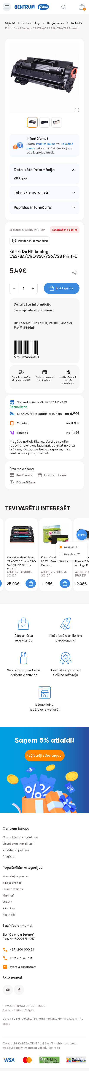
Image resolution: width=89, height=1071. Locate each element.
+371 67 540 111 (21, 958)
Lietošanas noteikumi (18, 843)
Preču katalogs (31, 23)
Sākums (10, 22)
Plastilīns (9, 908)
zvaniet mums (45, 144)
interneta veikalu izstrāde (42, 1047)
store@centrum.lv (23, 967)
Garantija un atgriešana (20, 837)
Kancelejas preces (16, 876)
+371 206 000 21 (22, 949)
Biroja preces (55, 23)
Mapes (7, 902)
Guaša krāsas (13, 889)
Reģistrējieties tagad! (44, 755)
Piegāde (8, 856)
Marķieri (8, 895)
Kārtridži (76, 23)
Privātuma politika (16, 850)
